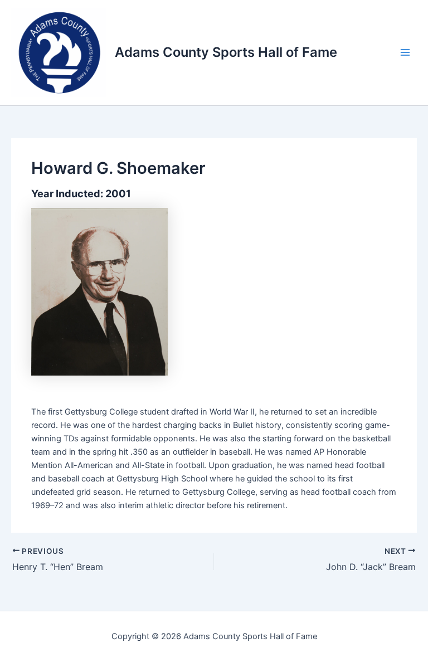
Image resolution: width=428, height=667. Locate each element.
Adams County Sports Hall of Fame (226, 52)
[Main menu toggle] (405, 52)
